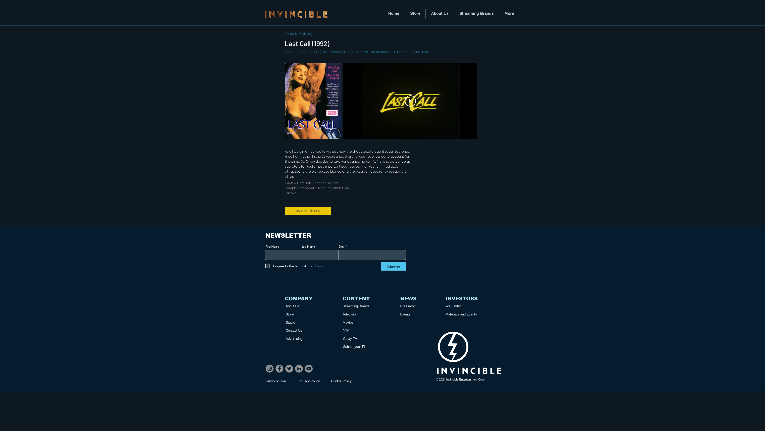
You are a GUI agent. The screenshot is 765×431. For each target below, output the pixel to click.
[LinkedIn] (299, 369)
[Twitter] (289, 369)
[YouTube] (309, 369)
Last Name (308, 246)
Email (341, 246)
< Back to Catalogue (301, 34)
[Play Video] (410, 101)
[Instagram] (270, 369)
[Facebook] (279, 369)
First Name (272, 246)
